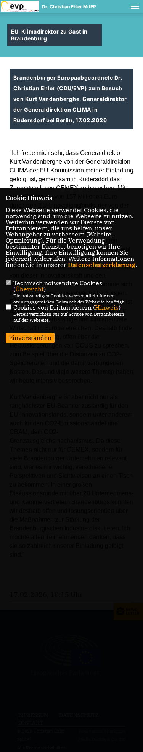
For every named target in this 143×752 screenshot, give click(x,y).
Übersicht (29, 289)
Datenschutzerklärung (101, 264)
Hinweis (107, 307)
